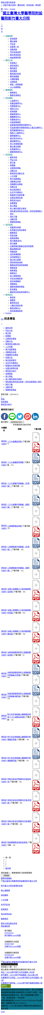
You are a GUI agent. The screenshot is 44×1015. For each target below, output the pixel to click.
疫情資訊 (4, 909)
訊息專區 (4, 402)
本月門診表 (5, 905)
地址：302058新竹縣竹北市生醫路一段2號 (17, 972)
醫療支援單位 (15, 95)
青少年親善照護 (16, 144)
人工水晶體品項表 (14, 442)
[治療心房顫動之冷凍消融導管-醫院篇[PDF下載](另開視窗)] (36, 642)
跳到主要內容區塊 (8, 2)
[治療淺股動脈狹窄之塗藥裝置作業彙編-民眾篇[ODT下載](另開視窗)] (36, 674)
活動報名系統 (15, 182)
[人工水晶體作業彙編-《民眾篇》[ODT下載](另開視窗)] (36, 484)
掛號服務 (13, 39)
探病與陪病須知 (16, 262)
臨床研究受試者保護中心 (20, 292)
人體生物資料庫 (16, 306)
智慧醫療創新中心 (17, 130)
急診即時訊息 (6, 914)
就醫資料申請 (15, 227)
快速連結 (6, 875)
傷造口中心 (14, 109)
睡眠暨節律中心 (16, 152)
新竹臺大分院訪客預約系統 (12, 886)
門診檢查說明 (15, 52)
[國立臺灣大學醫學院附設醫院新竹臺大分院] (22, 15)
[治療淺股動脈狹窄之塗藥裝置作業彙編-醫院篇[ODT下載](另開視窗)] (36, 695)
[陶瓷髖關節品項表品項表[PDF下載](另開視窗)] (36, 853)
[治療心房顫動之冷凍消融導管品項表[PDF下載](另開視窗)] (36, 599)
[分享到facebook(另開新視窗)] (5, 419)
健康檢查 (13, 268)
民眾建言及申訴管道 (18, 230)
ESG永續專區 (15, 87)
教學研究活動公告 (17, 173)
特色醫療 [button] (9, 98)
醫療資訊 (13, 233)
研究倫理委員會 (16, 311)
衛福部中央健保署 (17, 195)
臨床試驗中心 (15, 308)
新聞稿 (12, 165)
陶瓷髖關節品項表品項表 (17, 842)
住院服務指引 (15, 257)
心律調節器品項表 (14, 526)
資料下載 (13, 217)
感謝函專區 (14, 238)
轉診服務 (13, 41)
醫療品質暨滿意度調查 (19, 265)
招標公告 (13, 187)
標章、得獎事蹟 (16, 84)
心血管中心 (14, 101)
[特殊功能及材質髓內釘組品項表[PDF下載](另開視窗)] (36, 789)
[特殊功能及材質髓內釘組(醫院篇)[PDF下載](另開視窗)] (36, 832)
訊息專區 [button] (9, 155)
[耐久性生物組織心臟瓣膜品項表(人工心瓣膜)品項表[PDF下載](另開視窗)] (36, 726)
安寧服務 (13, 111)
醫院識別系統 (15, 74)
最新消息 (13, 157)
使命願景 (13, 71)
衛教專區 (13, 270)
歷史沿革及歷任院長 (9, 923)
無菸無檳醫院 (15, 281)
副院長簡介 (14, 66)
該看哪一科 (14, 47)
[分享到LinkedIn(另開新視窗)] (35, 419)
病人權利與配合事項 (18, 208)
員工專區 (13, 206)
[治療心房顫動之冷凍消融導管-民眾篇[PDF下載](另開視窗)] (36, 621)
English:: (8, 313)
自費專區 (13, 203)
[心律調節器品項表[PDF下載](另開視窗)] (36, 536)
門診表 (12, 44)
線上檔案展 (5, 890)
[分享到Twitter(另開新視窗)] (20, 419)
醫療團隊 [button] (9, 90)
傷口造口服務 (15, 260)
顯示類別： (5, 422)
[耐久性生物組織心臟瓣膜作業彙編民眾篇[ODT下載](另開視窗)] (36, 737)
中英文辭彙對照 (16, 279)
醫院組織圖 (14, 76)
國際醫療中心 (15, 136)
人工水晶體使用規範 (15, 462)
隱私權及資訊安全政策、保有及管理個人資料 (23, 382)
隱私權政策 (5, 926)
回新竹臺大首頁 (9, 5)
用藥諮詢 (13, 252)
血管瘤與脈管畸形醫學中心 (21, 125)
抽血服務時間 (15, 58)
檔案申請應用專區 (17, 287)
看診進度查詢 (15, 55)
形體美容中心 (15, 120)
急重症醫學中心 (16, 103)
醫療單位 (13, 93)
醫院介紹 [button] (9, 60)
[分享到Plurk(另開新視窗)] (28, 419)
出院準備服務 (15, 254)
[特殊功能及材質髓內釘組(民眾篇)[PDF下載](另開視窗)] (36, 811)
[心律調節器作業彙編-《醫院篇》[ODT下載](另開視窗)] (36, 568)
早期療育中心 (15, 106)
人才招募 (13, 176)
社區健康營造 (15, 122)
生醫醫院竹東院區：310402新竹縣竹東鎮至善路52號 (21, 983)
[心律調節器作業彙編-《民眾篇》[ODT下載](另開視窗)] (36, 547)
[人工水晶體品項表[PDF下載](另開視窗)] (36, 452)
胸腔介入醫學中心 (17, 133)
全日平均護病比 (16, 192)
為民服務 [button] (9, 225)
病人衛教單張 (15, 276)
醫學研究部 (14, 303)
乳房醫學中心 (15, 149)
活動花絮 (13, 219)
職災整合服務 (15, 146)
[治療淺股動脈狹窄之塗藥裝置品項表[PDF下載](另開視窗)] (36, 663)
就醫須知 (13, 49)
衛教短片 (13, 273)
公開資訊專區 (15, 168)
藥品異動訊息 (15, 249)
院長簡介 (13, 63)
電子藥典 (13, 244)
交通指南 (13, 82)
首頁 (3, 399)
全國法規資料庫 (16, 198)
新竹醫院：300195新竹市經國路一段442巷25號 (19, 975)
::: (1, 5)
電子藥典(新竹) (16, 241)
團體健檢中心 (15, 117)
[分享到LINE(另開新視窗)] (12, 419)
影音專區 (13, 289)
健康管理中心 (15, 114)
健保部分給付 (15, 200)
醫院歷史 (13, 68)
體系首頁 (21, 5)
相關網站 (13, 284)
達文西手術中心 (16, 138)
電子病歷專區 (15, 179)
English (12, 9)
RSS (6, 9)
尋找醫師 (4, 895)
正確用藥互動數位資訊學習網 (21, 246)
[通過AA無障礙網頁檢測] (6, 987)
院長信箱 (30, 5)
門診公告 (13, 160)
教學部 (12, 297)
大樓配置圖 (14, 79)
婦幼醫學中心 (15, 141)
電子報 (12, 163)
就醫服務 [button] (9, 36)
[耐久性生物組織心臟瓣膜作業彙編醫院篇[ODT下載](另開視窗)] (36, 758)
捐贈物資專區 (15, 222)
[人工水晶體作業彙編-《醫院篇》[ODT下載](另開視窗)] (36, 505)
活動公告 (13, 171)
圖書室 (12, 300)
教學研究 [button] (9, 295)
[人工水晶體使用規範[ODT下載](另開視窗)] (36, 462)
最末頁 (8, 868)
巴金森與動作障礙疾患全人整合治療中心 (26, 128)
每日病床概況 (15, 190)
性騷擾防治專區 (16, 184)
